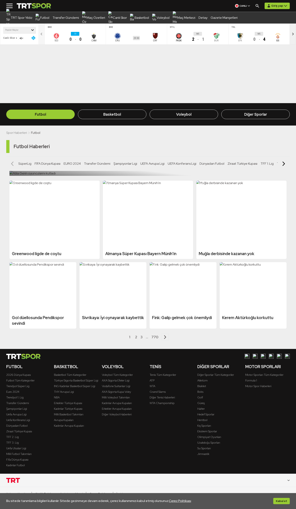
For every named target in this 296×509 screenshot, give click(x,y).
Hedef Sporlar (205, 414)
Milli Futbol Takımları (19, 454)
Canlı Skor (9, 37)
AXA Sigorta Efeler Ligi (115, 380)
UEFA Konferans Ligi (182, 163)
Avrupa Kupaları (63, 420)
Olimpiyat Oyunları (209, 437)
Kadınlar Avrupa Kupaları (69, 425)
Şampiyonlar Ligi (125, 163)
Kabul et (281, 501)
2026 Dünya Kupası (18, 375)
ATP (152, 380)
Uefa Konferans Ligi (18, 420)
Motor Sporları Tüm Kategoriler (264, 375)
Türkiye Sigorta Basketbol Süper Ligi (76, 380)
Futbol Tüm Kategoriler (20, 380)
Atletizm (202, 380)
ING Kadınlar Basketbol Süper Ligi (74, 386)
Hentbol (202, 420)
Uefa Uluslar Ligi (16, 448)
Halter (201, 409)
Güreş (201, 403)
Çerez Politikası (180, 501)
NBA (57, 397)
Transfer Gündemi (97, 163)
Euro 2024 (12, 392)
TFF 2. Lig (12, 437)
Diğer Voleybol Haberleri (117, 414)
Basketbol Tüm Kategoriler (70, 375)
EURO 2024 (72, 163)
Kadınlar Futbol (15, 465)
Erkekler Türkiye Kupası (68, 403)
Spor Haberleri (16, 133)
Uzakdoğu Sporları (208, 442)
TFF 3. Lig (12, 442)
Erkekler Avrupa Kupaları (117, 409)
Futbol (40, 114)
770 (154, 337)
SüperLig (24, 163)
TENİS (155, 366)
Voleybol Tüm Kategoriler (117, 375)
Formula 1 (251, 380)
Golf (200, 397)
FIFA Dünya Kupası (47, 163)
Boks (200, 392)
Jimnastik (203, 454)
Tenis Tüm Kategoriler (163, 375)
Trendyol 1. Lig (15, 397)
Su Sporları (204, 448)
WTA (152, 386)
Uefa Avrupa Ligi (16, 414)
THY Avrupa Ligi (64, 392)
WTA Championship (162, 403)
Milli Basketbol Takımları (68, 414)
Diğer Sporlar (255, 114)
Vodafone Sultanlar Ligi (116, 386)
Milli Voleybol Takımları (116, 397)
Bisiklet (201, 386)
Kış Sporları (204, 425)
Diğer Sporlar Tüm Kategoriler (215, 375)
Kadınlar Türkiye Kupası (68, 409)
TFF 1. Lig (267, 163)
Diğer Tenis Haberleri (162, 397)
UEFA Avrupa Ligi (152, 163)
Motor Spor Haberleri (258, 386)
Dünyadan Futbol (212, 163)
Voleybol (183, 114)
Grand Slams (158, 392)
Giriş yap (277, 5)
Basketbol (112, 114)
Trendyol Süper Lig (17, 386)
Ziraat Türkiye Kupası (242, 163)
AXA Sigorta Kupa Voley (116, 392)
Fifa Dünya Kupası (17, 459)
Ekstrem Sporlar (207, 431)
